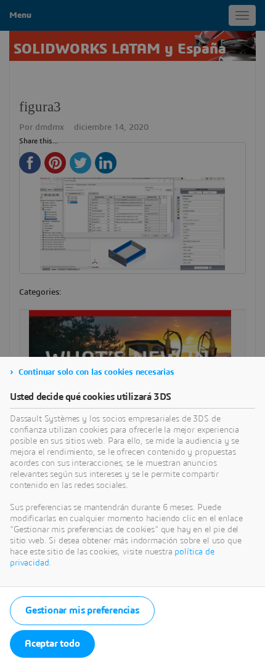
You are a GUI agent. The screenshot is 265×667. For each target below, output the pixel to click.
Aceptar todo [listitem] (52, 644)
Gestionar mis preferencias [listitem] (82, 610)
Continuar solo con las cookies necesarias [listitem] (96, 372)
